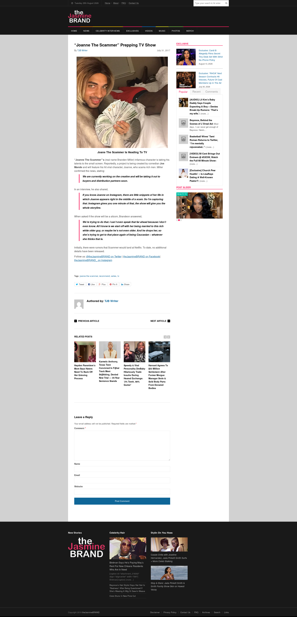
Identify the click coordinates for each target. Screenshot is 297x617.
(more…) (204, 106)
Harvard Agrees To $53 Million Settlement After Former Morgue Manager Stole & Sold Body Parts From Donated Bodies (158, 377)
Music (162, 30)
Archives (206, 612)
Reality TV (182, 194)
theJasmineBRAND (90, 612)
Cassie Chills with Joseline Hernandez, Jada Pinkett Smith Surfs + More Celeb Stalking (169, 558)
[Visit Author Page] (79, 304)
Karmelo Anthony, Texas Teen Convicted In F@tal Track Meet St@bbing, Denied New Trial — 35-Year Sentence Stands (109, 371)
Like (93, 284)
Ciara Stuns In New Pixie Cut (123, 595)
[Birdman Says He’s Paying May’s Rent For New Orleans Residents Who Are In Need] (128, 548)
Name (77, 463)
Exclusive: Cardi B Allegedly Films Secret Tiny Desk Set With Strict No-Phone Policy (211, 55)
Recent (196, 91)
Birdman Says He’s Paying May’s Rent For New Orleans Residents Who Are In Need (127, 566)
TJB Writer (82, 50)
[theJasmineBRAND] (79, 16)
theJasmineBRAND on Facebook (141, 256)
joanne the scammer (89, 275)
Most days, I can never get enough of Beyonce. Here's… (204, 125)
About (115, 3)
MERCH (190, 30)
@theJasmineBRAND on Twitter (103, 256)
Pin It (114, 284)
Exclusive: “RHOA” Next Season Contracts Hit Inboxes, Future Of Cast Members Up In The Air (210, 78)
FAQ (124, 3)
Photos (176, 30)
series (113, 275)
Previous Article (88, 320)
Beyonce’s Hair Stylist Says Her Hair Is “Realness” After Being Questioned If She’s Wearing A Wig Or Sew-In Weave (127, 588)
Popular (183, 91)
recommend (104, 275)
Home (107, 3)
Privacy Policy (170, 612)
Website (78, 486)
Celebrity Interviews (108, 30)
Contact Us (134, 3)
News (86, 30)
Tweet (81, 284)
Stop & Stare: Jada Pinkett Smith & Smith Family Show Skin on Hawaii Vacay (168, 586)
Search (217, 612)
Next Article (158, 320)
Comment (80, 428)
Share (126, 284)
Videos (149, 30)
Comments (211, 91)
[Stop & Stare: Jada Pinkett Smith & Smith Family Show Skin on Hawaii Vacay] (169, 573)
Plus (104, 284)
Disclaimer (155, 612)
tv (118, 275)
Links (226, 612)
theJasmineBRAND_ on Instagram (93, 260)
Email (77, 475)
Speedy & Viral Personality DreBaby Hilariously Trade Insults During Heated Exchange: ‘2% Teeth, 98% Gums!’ (134, 375)
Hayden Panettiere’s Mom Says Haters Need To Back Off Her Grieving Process (84, 372)
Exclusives (132, 30)
